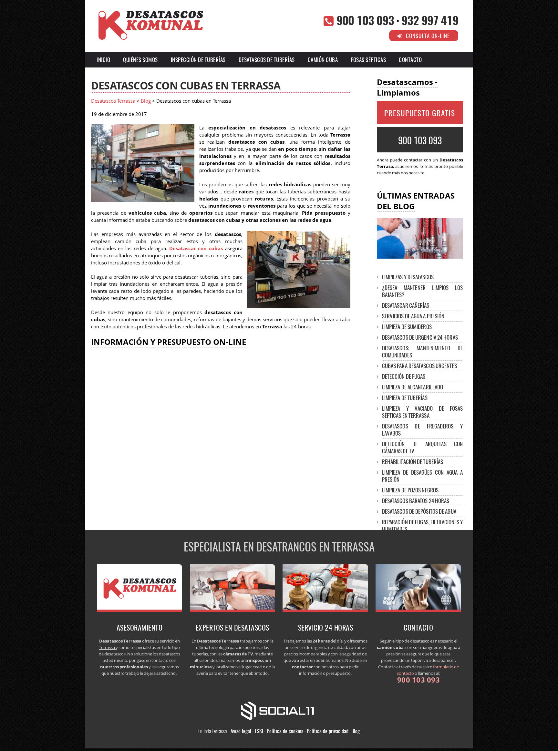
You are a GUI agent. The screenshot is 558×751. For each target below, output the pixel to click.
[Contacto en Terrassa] (418, 610)
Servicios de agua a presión (413, 316)
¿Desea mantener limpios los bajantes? (422, 291)
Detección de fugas (404, 376)
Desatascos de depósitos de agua (419, 511)
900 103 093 (365, 19)
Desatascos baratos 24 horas (416, 501)
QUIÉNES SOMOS (140, 60)
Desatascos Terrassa (113, 101)
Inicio (103, 60)
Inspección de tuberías (198, 60)
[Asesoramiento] (139, 610)
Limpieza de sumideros (407, 327)
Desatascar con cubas (196, 248)
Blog (146, 101)
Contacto (410, 60)
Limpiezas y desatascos (408, 277)
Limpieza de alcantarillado (412, 387)
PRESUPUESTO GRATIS (419, 113)
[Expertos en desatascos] (232, 610)
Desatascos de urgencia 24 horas (420, 337)
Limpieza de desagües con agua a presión (422, 475)
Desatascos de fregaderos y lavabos (422, 429)
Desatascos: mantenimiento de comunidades (422, 351)
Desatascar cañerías (405, 305)
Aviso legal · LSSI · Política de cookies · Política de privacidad (289, 731)
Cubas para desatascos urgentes (419, 366)
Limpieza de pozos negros (410, 490)
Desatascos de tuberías (267, 60)
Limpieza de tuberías (405, 398)
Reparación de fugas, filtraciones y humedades (422, 525)
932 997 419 (429, 19)
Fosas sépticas (368, 60)
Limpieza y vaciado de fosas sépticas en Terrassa (422, 411)
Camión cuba (323, 60)
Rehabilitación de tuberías (412, 462)
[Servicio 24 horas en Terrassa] (325, 610)
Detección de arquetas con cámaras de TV (422, 447)
